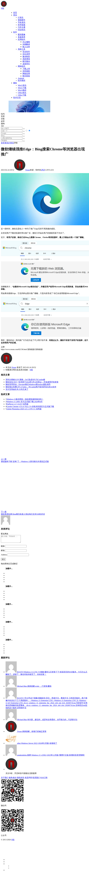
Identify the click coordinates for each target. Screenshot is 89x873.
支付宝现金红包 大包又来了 (17, 389)
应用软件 (21, 39)
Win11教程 (22, 90)
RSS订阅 (43, 778)
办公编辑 (26, 42)
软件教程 (21, 80)
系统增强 (26, 59)
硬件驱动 (26, 61)
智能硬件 (21, 20)
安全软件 (26, 52)
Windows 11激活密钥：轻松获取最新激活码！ (24, 399)
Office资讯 (22, 93)
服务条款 (12, 778)
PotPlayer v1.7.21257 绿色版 (17, 404)
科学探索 (21, 25)
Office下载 (22, 95)
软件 (15, 32)
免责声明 (28, 778)
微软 (15, 83)
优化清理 (26, 54)
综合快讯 (21, 30)
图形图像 (21, 35)
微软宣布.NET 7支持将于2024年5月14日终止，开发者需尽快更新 (32, 382)
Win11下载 (22, 88)
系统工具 (21, 49)
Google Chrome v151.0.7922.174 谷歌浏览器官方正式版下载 (30, 406)
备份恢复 (26, 56)
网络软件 (21, 66)
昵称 (3, 546)
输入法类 (26, 47)
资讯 (15, 15)
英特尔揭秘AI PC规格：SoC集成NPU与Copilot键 (25, 380)
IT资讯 (20, 17)
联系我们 (36, 778)
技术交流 (17, 97)
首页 (15, 13)
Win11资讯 (22, 85)
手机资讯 (21, 22)
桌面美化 (26, 64)
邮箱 (3, 550)
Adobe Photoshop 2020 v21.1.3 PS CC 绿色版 (23, 409)
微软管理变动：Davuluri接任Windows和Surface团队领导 (28, 384)
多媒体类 (21, 37)
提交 (3, 559)
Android (21, 78)
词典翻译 (26, 44)
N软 (31, 370)
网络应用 (26, 73)
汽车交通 (21, 27)
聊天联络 (26, 76)
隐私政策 (20, 778)
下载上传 (26, 69)
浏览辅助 (26, 71)
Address (4, 555)
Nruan (27, 170)
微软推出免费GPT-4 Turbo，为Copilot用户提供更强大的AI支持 (31, 387)
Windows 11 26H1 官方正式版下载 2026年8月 (24, 402)
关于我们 (4, 778)
